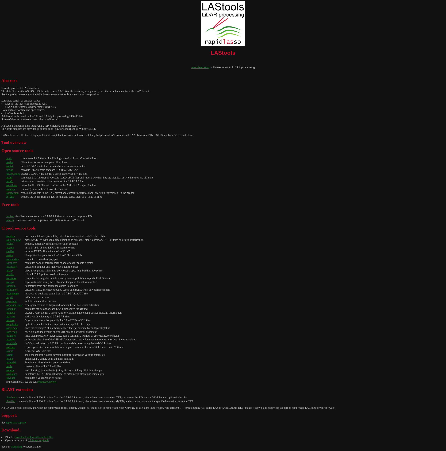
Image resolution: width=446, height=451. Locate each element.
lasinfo (9, 181)
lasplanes (11, 335)
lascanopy (11, 262)
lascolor (10, 274)
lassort (9, 350)
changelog (16, 446)
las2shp (10, 247)
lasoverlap (11, 331)
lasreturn (10, 347)
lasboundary (12, 259)
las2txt (9, 166)
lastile (9, 366)
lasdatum (11, 285)
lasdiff (9, 177)
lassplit (9, 354)
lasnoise (10, 320)
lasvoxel (10, 377)
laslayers (10, 316)
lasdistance (12, 289)
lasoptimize (12, 324)
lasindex (10, 312)
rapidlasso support (16, 422)
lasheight (11, 308)
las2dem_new (13, 239)
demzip (10, 220)
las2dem (10, 236)
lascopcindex (13, 173)
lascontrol (11, 278)
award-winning (200, 67)
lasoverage (11, 327)
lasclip (9, 270)
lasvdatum (11, 373)
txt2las (9, 169)
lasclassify (11, 266)
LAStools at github (38, 440)
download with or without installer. (34, 437)
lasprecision (12, 192)
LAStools (223, 53)
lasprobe (10, 339)
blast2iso (10, 401)
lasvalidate (11, 185)
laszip (9, 158)
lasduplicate (12, 293)
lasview (10, 216)
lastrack (10, 370)
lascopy (10, 282)
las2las (9, 162)
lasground (11, 301)
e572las (10, 196)
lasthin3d (11, 362)
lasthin (9, 358)
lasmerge (11, 189)
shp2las (10, 251)
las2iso (9, 243)
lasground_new (14, 305)
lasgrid (9, 297)
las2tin (9, 255)
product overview (47, 381)
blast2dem (11, 397)
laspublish (11, 343)
